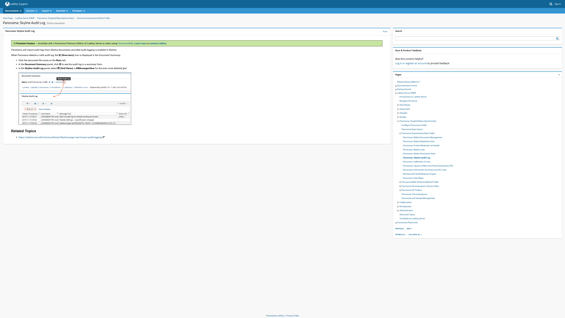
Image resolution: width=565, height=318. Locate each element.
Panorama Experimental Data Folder (93, 18)
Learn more (140, 43)
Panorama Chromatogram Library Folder (420, 186)
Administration (406, 210)
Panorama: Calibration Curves (416, 161)
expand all (400, 235)
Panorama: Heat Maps (413, 178)
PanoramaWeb (125, 43)
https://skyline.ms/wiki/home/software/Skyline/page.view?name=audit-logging (60, 137)
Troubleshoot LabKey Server (412, 218)
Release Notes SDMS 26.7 (408, 82)
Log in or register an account (411, 63)
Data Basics (404, 105)
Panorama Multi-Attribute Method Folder (420, 182)
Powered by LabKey (275, 315)
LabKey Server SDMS (24, 18)
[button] (551, 4)
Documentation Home (407, 85)
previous (399, 229)
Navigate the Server (408, 101)
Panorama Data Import (412, 129)
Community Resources (407, 222)
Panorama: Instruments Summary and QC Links (424, 170)
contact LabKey (158, 43)
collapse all (415, 235)
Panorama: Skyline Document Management (422, 137)
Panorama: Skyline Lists (414, 149)
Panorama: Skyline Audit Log (416, 157)
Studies (402, 117)
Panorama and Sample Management (418, 198)
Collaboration (405, 202)
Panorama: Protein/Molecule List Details (421, 145)
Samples (403, 113)
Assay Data (404, 109)
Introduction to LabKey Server (413, 97)
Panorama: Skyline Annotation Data (419, 153)
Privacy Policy (292, 315)
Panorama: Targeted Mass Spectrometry (55, 18)
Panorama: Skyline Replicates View (418, 141)
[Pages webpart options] (559, 75)
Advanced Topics (407, 214)
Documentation (57, 23)
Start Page (8, 18)
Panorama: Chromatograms (414, 194)
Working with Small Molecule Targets (419, 174)
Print (385, 31)
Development (405, 206)
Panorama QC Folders (412, 190)
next (409, 229)
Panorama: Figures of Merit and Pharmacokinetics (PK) (428, 166)
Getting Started (404, 89)
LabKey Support (19, 4)
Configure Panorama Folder (414, 125)
